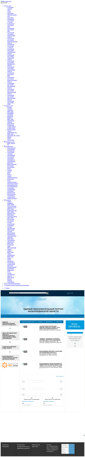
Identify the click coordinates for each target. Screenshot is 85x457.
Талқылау (40, 321)
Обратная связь (36, 444)
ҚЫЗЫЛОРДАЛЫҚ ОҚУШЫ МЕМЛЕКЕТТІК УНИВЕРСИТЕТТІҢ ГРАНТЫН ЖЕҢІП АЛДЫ (50, 364)
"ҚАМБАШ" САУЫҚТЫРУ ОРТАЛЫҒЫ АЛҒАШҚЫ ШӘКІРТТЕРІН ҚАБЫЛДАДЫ (50, 339)
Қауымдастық (49, 321)
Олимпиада (59, 321)
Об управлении (21, 444)
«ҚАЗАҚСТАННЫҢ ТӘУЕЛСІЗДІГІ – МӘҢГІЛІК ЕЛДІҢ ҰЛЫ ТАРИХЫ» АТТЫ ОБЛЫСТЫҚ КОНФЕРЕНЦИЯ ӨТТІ (49, 327)
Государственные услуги (23, 446)
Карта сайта (35, 446)
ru (70, 293)
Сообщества (5, 444)
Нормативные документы (23, 448)
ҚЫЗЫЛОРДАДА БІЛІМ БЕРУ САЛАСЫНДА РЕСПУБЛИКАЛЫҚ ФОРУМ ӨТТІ (50, 352)
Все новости (59, 376)
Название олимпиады (48, 401)
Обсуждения (5, 446)
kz (68, 293)
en (72, 293)
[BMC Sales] (6, 1)
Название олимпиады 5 (28, 401)
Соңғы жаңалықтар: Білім (28, 321)
